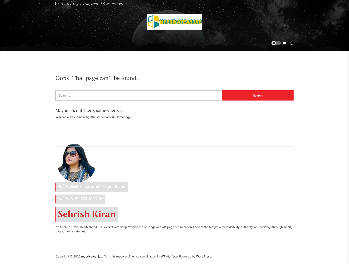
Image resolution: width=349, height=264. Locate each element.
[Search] (292, 43)
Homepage (123, 117)
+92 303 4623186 (88, 198)
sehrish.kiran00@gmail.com (100, 186)
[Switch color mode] (278, 43)
